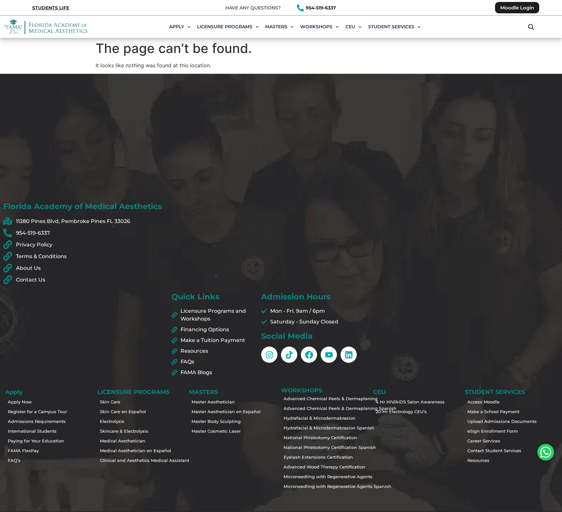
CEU (350, 27)
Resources (478, 460)
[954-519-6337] (300, 8)
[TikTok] (289, 355)
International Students (32, 431)
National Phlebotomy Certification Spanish (308, 447)
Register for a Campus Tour (32, 411)
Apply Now (20, 401)
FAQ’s (14, 460)
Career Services (483, 440)
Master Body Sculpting (216, 421)
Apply (176, 27)
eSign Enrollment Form (491, 431)
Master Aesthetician (213, 401)
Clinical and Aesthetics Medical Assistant (124, 460)
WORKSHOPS (316, 27)
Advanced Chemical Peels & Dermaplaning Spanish (308, 408)
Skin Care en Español (123, 411)
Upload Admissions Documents (491, 421)
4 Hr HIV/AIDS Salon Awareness (400, 401)
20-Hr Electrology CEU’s (400, 411)
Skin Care (110, 401)
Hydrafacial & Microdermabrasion (308, 418)
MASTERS (276, 27)
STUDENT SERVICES (391, 27)
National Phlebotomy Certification (308, 437)
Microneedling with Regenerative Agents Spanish (308, 486)
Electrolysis (112, 421)
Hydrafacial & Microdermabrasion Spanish (308, 427)
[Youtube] (329, 355)
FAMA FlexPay (23, 450)
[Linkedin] (349, 355)
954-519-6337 (321, 8)
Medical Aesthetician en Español (124, 450)
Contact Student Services (491, 450)
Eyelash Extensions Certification (308, 457)
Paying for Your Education (32, 440)
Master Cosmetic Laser (216, 431)
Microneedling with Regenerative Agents (308, 476)
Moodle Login (517, 8)
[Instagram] (269, 355)
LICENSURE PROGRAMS (224, 27)
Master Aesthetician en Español (216, 411)
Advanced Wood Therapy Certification (308, 466)
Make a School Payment (491, 411)
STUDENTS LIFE (50, 8)
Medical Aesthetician (122, 440)
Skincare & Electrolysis (124, 431)
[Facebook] (309, 355)
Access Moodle (483, 401)
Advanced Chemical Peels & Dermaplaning (308, 398)
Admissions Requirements (32, 421)
